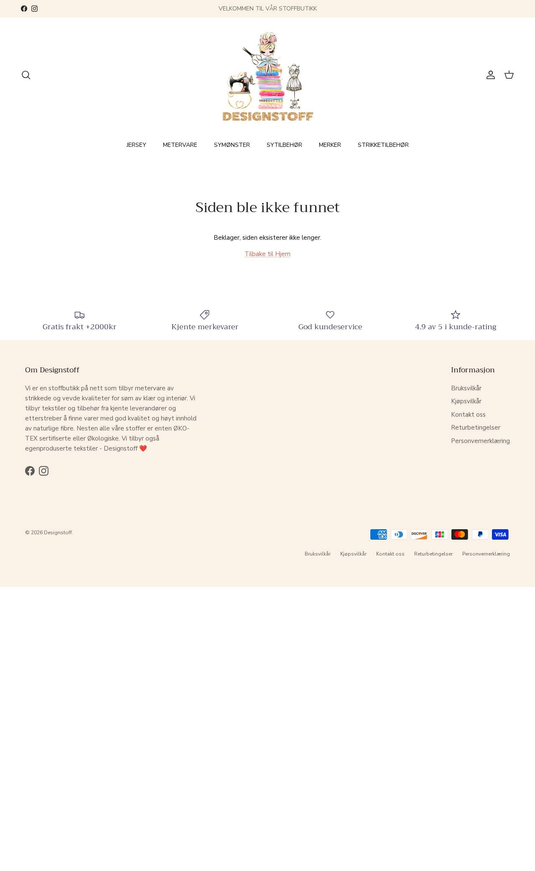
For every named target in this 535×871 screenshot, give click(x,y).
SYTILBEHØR (284, 145)
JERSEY (136, 145)
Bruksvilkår (466, 388)
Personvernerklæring (480, 441)
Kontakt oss (468, 414)
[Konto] (489, 75)
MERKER (330, 145)
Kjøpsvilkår (466, 401)
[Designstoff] (268, 75)
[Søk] (26, 75)
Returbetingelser (475, 427)
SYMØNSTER (232, 145)
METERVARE (180, 145)
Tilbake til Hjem (267, 254)
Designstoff (58, 532)
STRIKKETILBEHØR (383, 145)
